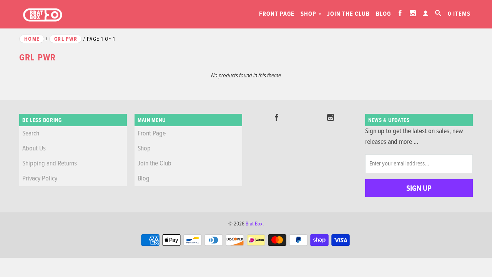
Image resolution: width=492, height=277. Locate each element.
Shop (311, 14)
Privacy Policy (39, 178)
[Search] (438, 13)
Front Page (276, 14)
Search (30, 133)
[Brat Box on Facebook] (400, 13)
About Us (34, 148)
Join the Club (348, 14)
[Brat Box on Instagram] (413, 13)
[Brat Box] (42, 15)
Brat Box (254, 223)
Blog (383, 14)
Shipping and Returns (49, 163)
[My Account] (425, 13)
